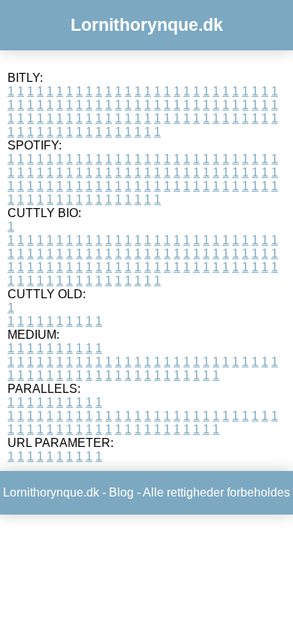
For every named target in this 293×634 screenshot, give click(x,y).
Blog (121, 492)
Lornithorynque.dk (147, 25)
